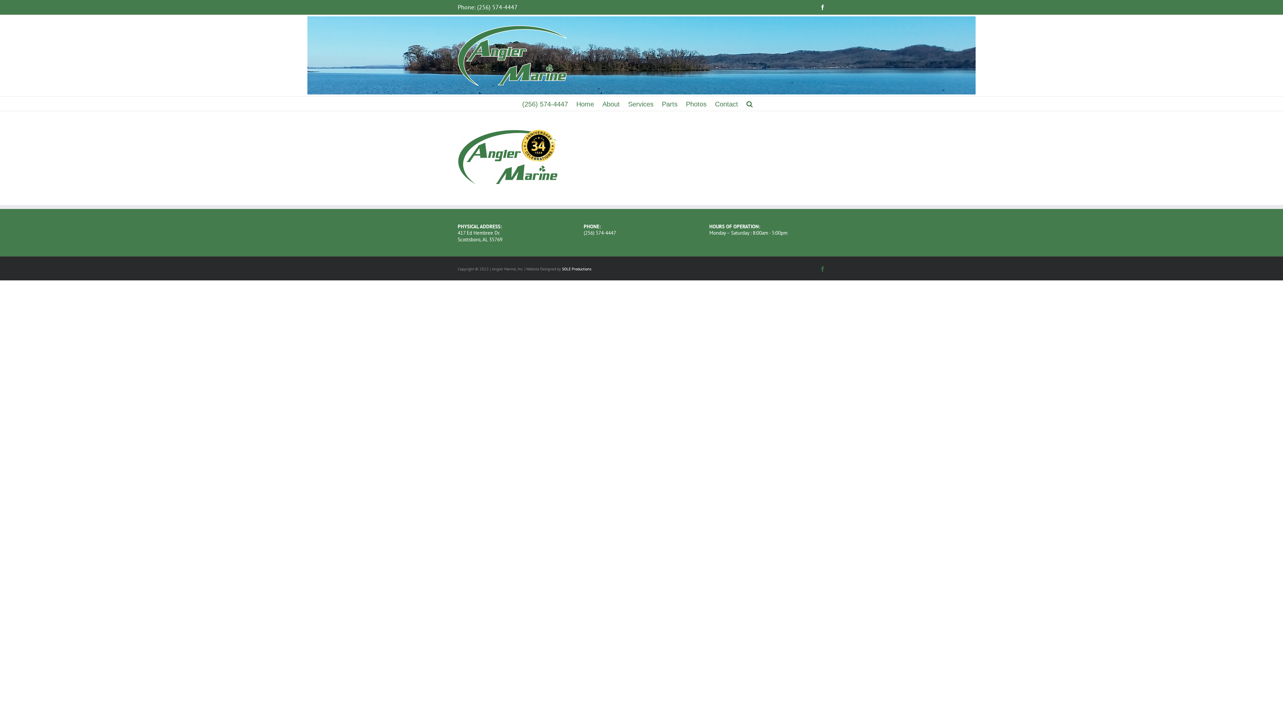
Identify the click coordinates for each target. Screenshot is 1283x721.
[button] (749, 103)
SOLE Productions (576, 268)
